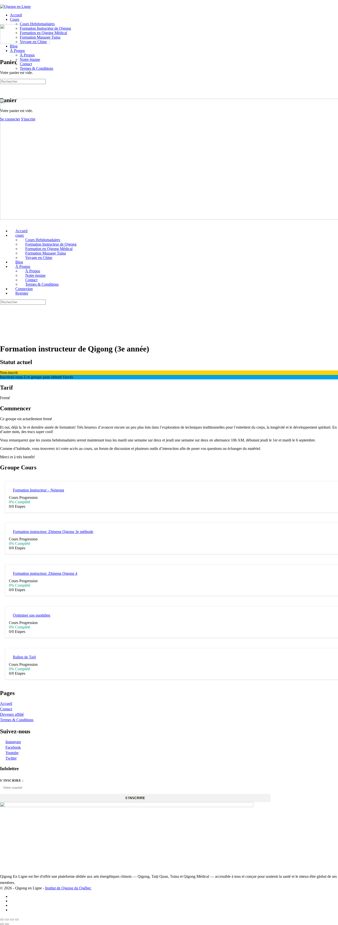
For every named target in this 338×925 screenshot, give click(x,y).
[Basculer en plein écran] (7, 919)
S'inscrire (135, 798)
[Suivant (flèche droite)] (7, 924)
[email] (12, 910)
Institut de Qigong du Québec (68, 888)
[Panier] (2, 90)
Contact (6, 709)
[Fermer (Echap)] (17, 919)
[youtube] (12, 905)
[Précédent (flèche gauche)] (2, 924)
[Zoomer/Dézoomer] (2, 919)
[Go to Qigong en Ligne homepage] (15, 6)
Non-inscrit (9, 372)
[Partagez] (12, 919)
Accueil (6, 703)
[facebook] (12, 896)
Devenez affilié (12, 714)
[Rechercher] (2, 85)
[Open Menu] (2, 22)
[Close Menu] (2, 222)
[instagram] (12, 901)
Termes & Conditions (16, 720)
